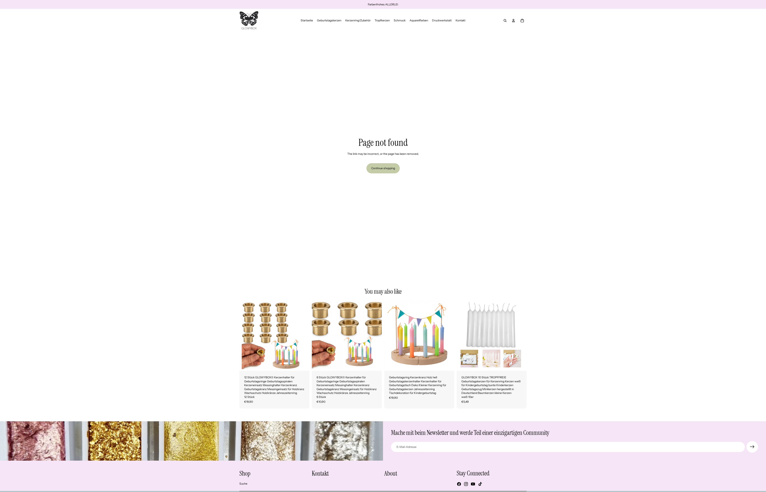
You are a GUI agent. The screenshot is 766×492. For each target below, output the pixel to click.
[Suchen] (505, 20)
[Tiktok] (480, 484)
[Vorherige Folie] (245, 335)
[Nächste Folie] (303, 335)
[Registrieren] (752, 447)
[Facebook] (459, 484)
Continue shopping (383, 168)
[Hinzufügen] (303, 364)
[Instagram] (466, 484)
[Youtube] (473, 484)
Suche (243, 483)
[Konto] (513, 20)
